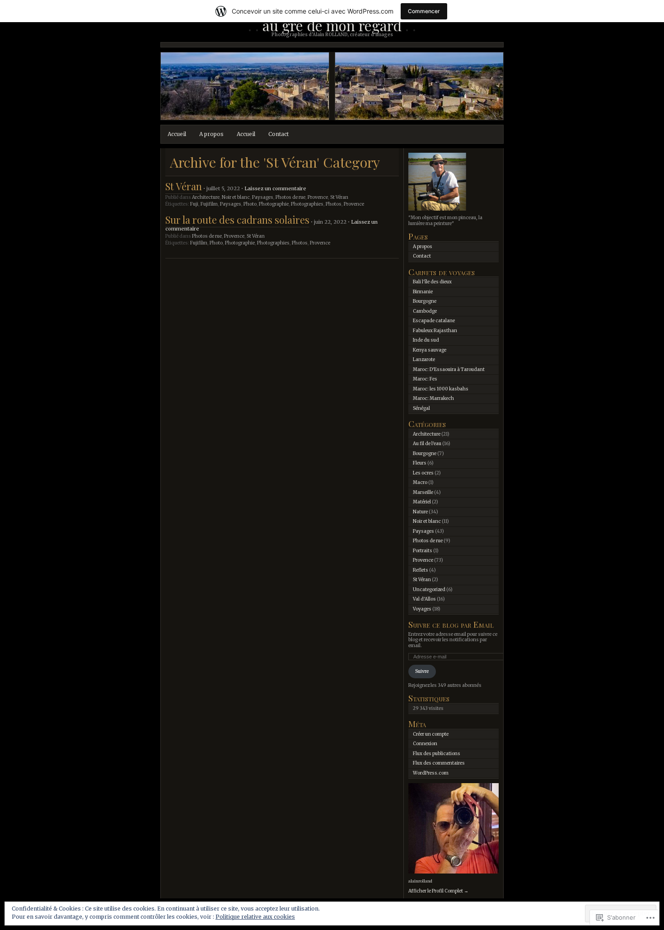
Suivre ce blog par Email (451, 624)
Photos (333, 204)
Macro (420, 482)
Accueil (177, 134)
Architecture (206, 197)
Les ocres (423, 473)
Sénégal (421, 408)
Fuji (194, 204)
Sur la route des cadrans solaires (237, 219)
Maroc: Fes (425, 379)
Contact (278, 134)
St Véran (183, 186)
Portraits (422, 551)
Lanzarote (424, 359)
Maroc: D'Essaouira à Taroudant (449, 369)
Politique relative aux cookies (255, 916)
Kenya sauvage (429, 350)
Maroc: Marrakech (433, 398)
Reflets (420, 570)
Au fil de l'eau (427, 443)
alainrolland (420, 881)
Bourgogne (424, 301)
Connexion (425, 744)
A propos (211, 134)
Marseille (423, 492)
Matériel (422, 502)
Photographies (307, 204)
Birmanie (423, 292)
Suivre (422, 671)
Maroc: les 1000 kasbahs (440, 389)
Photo (250, 204)
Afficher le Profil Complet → (438, 891)
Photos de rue (290, 197)
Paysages (262, 197)
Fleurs (419, 463)
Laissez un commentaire (275, 188)
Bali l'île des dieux (432, 282)
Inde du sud (426, 340)
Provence (318, 197)
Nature (420, 512)
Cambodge (425, 311)
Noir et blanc (236, 197)
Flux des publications (436, 753)
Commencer (424, 11)
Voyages (422, 609)
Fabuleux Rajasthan (435, 330)
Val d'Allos (424, 599)
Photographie (274, 204)
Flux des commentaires (439, 763)
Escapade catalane (434, 321)
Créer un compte (431, 734)
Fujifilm (209, 204)
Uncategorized (429, 589)
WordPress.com (431, 773)
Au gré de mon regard (332, 25)
